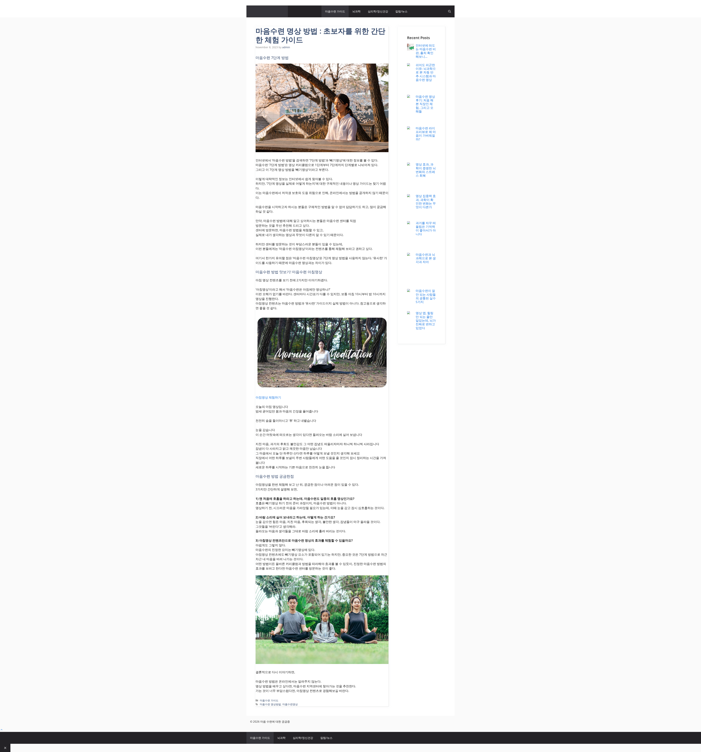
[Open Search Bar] (450, 11)
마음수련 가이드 (335, 11)
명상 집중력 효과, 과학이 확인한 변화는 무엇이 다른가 (426, 201)
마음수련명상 (290, 704)
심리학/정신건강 (378, 11)
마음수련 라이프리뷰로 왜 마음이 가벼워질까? (426, 133)
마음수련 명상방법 (270, 704)
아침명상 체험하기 (268, 397)
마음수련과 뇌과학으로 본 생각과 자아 (426, 258)
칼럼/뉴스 (401, 11)
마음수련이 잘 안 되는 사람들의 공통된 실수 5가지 (426, 296)
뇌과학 (356, 11)
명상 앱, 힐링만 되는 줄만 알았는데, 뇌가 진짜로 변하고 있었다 (426, 320)
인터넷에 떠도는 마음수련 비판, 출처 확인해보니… (426, 51)
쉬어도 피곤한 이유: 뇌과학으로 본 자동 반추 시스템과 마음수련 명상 (426, 72)
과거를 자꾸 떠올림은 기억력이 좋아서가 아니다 (426, 228)
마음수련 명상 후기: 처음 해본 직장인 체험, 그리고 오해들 (425, 104)
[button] (1, 730)
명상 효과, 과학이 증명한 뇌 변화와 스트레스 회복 (426, 170)
